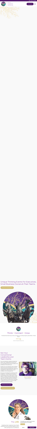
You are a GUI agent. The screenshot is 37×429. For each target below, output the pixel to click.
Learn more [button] (23, 424)
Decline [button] (23, 427)
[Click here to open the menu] (35, 4)
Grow (27, 333)
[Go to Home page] (7, 4)
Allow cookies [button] (32, 427)
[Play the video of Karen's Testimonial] (28, 369)
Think (10, 333)
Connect (19, 333)
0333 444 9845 (33, 0)
